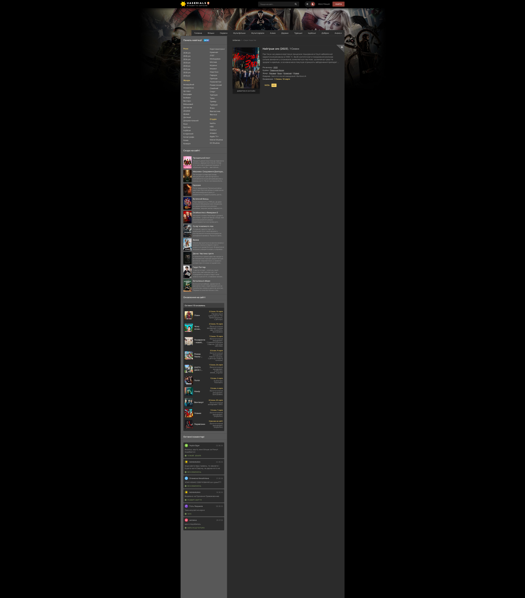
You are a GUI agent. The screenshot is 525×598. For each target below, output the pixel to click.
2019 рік (186, 75)
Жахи (212, 108)
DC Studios (215, 143)
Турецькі (298, 33)
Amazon (213, 133)
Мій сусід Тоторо (196, 528)
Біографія (187, 94)
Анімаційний (188, 84)
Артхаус (187, 91)
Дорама (272, 73)
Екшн (280, 73)
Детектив (187, 107)
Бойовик (187, 97)
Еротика (186, 127)
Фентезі (213, 114)
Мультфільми (239, 33)
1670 (189, 514)
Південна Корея (277, 70)
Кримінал (288, 73)
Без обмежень (194, 472)
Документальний (190, 120)
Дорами (285, 33)
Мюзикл (213, 68)
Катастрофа (188, 137)
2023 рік (186, 62)
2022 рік (186, 66)
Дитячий (187, 117)
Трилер (213, 101)
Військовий (188, 104)
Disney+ (213, 130)
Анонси (338, 33)
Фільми (211, 33)
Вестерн (187, 101)
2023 (284, 48)
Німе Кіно (214, 72)
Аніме (272, 33)
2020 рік (186, 72)
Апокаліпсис (188, 88)
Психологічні (215, 82)
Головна (198, 33)
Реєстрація (324, 4)
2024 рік (186, 59)
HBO (212, 126)
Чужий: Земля (194, 455)
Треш (212, 98)
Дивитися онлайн (246, 91)
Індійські (312, 33)
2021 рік (186, 69)
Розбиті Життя (194, 500)
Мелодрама (215, 59)
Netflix (213, 123)
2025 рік (186, 56)
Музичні (213, 65)
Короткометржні (217, 49)
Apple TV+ (214, 136)
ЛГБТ (212, 55)
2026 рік (186, 53)
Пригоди (213, 78)
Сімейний (214, 88)
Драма (296, 73)
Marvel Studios (216, 139)
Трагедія (214, 95)
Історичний (188, 133)
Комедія (186, 143)
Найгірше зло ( (272, 48)
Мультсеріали (257, 33)
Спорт (212, 91)
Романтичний (216, 85)
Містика (213, 62)
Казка (185, 140)
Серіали (224, 33)
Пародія (213, 75)
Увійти (338, 4)
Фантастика (215, 111)
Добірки (325, 33)
